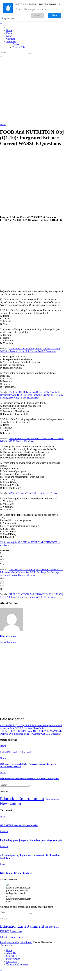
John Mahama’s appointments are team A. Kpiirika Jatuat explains (29, 778)
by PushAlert (9, 18)
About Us (11, 41)
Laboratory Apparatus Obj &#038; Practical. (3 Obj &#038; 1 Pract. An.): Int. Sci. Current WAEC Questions (30, 350)
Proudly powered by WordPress (16, 942)
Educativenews (8, 636)
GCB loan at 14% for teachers (16, 873)
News (9, 36)
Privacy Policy (19, 47)
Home (9, 30)
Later (37, 15)
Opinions (10, 38)
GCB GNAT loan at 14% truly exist (15, 752)
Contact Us (17, 44)
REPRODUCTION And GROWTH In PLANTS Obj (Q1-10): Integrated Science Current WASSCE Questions (31, 595)
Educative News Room (11, 937)
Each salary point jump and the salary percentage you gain (31, 840)
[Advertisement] (32, 90)
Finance (10, 33)
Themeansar (6, 945)
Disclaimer (11, 961)
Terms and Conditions (17, 964)
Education (9, 798)
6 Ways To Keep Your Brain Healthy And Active (33, 493)
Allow (54, 15)
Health (56, 799)
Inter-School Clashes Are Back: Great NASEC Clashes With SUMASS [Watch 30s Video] (32, 440)
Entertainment (31, 798)
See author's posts (8, 642)
